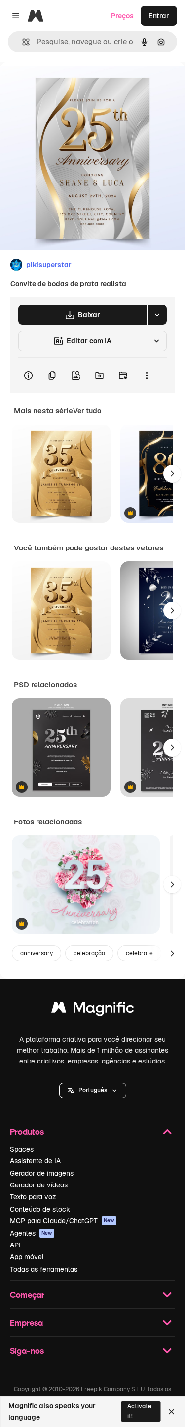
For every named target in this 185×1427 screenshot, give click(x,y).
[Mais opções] (146, 375)
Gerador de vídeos (39, 1185)
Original (63, 84)
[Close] (171, 1412)
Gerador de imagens (42, 1173)
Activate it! (139, 1411)
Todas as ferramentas (43, 1269)
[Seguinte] (172, 474)
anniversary (36, 953)
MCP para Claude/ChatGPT (62, 1220)
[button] (92, 1090)
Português (92, 1090)
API (15, 1245)
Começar (27, 1294)
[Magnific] (92, 1010)
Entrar (158, 15)
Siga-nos (27, 1350)
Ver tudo (87, 410)
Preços (122, 15)
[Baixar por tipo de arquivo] (157, 315)
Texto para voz (33, 1196)
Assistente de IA (35, 1160)
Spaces (22, 1149)
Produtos (27, 1131)
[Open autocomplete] (22, 42)
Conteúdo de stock (40, 1209)
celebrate (139, 953)
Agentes (31, 1233)
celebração (89, 953)
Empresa (26, 1322)
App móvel (27, 1256)
